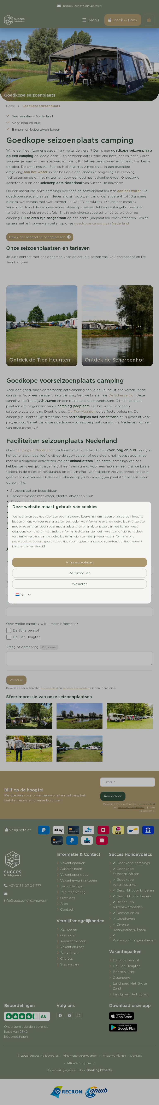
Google (38, 541)
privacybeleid (21, 541)
